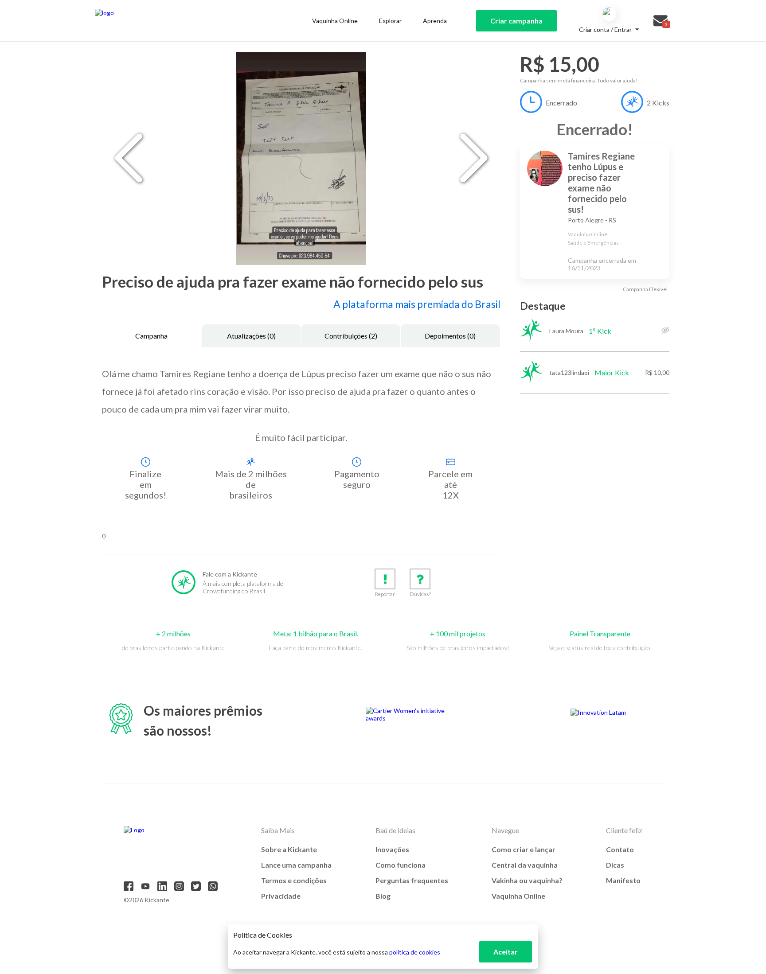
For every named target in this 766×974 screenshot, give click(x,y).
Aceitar (505, 951)
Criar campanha (516, 20)
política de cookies (414, 952)
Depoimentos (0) (450, 335)
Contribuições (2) (350, 335)
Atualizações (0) (251, 335)
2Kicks (658, 102)
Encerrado (561, 102)
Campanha (151, 335)
